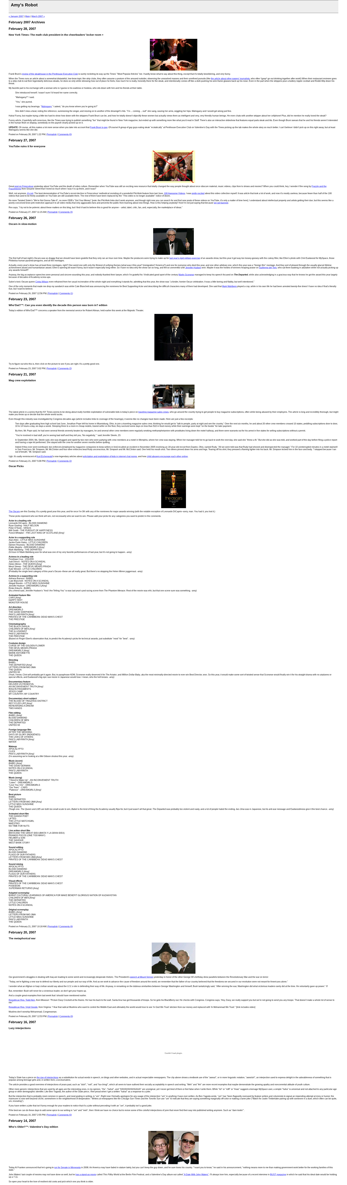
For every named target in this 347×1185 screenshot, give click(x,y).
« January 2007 (16, 16)
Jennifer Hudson (193, 267)
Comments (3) (66, 212)
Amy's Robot (24, 4)
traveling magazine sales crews (153, 412)
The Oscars (14, 511)
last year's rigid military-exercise (184, 258)
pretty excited (198, 193)
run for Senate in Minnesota (67, 1167)
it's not (30, 193)
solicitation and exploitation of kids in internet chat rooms (110, 456)
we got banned (221, 203)
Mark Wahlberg (229, 286)
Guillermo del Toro (268, 267)
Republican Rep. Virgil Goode (23, 1007)
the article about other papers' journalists (230, 78)
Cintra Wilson (41, 282)
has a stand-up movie (85, 1174)
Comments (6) (66, 926)
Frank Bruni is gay (98, 127)
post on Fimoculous (24, 186)
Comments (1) (66, 293)
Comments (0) (65, 134)
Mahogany (46, 106)
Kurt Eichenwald (44, 456)
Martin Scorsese (186, 275)
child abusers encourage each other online (167, 456)
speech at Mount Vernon (141, 977)
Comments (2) (65, 368)
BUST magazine (278, 1174)
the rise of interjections (47, 1077)
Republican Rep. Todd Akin (22, 1000)
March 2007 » (38, 16)
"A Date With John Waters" (196, 1174)
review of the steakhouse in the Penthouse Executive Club (50, 74)
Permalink (52, 134)
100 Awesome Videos (174, 193)
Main (27, 16)
